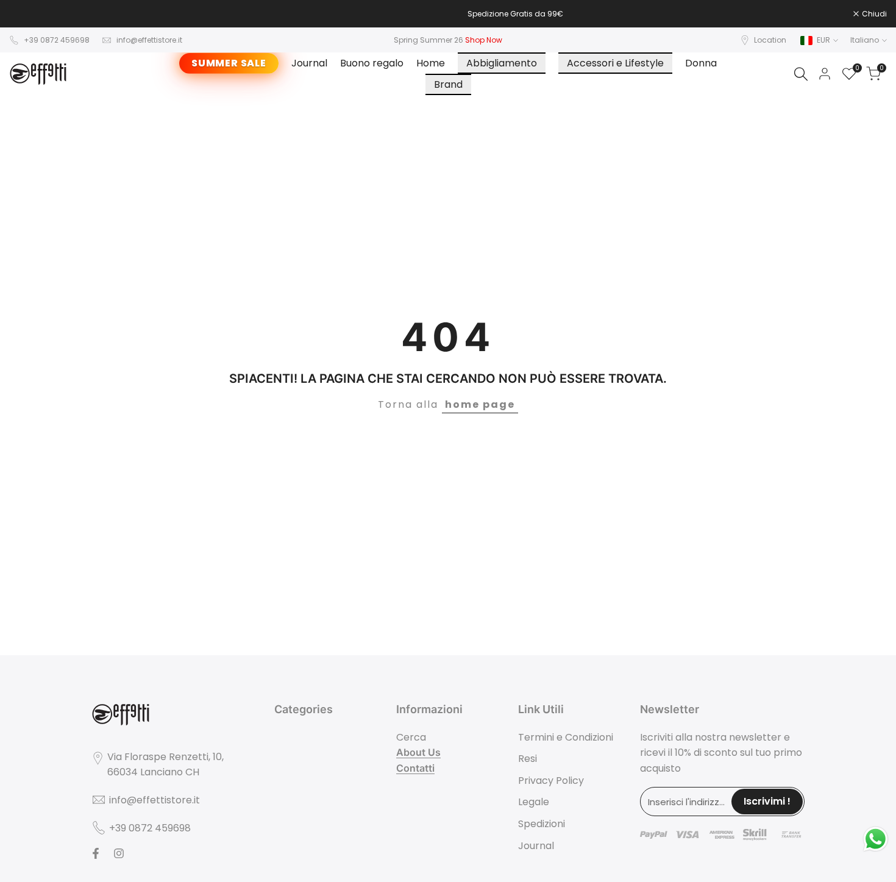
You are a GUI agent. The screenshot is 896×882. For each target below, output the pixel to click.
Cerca (411, 737)
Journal (536, 846)
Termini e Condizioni (565, 737)
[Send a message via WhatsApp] (875, 839)
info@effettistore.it (149, 40)
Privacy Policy (551, 781)
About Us (418, 752)
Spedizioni (541, 824)
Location (770, 40)
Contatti (415, 768)
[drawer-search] (801, 74)
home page (480, 404)
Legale (533, 802)
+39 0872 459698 (57, 40)
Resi (527, 759)
